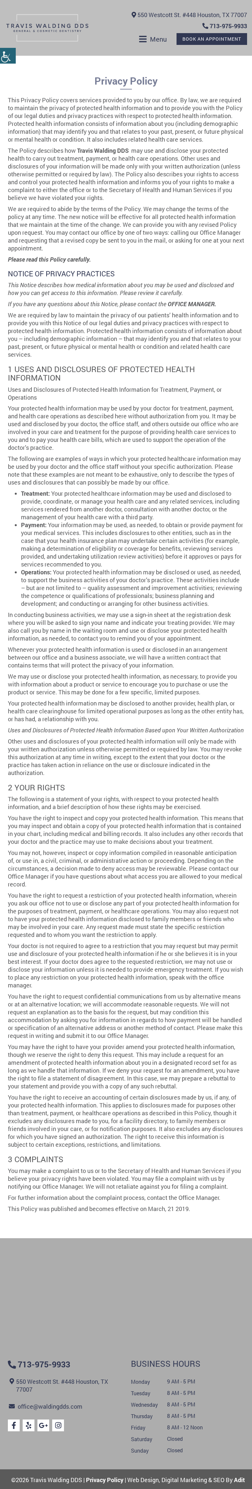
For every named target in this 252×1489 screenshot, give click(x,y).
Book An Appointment (211, 39)
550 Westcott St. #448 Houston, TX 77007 (191, 15)
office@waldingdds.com (50, 1406)
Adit (239, 1480)
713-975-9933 (227, 26)
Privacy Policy (104, 1480)
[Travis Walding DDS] (47, 28)
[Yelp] (28, 1425)
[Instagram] (58, 1425)
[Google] (43, 1425)
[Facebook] (14, 1425)
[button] (8, 56)
